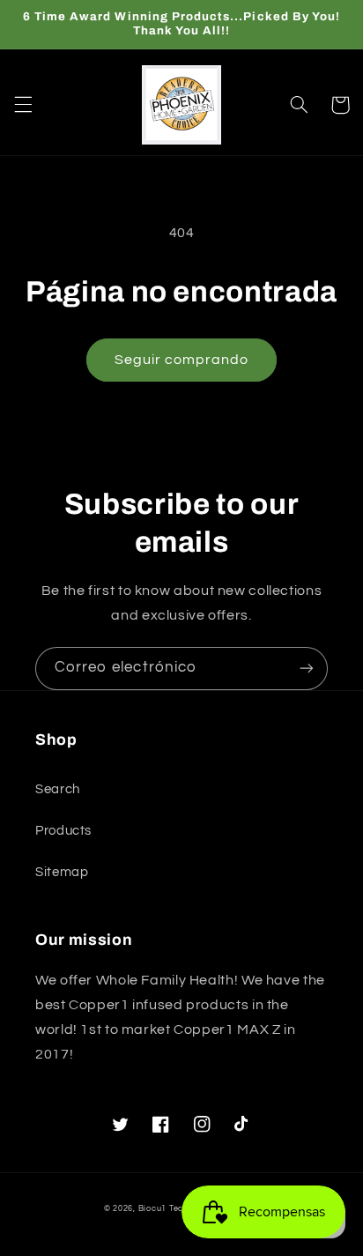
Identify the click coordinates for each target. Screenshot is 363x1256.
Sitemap (61, 872)
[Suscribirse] (306, 668)
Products (63, 830)
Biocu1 (152, 1209)
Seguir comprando (182, 360)
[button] (23, 105)
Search (57, 789)
